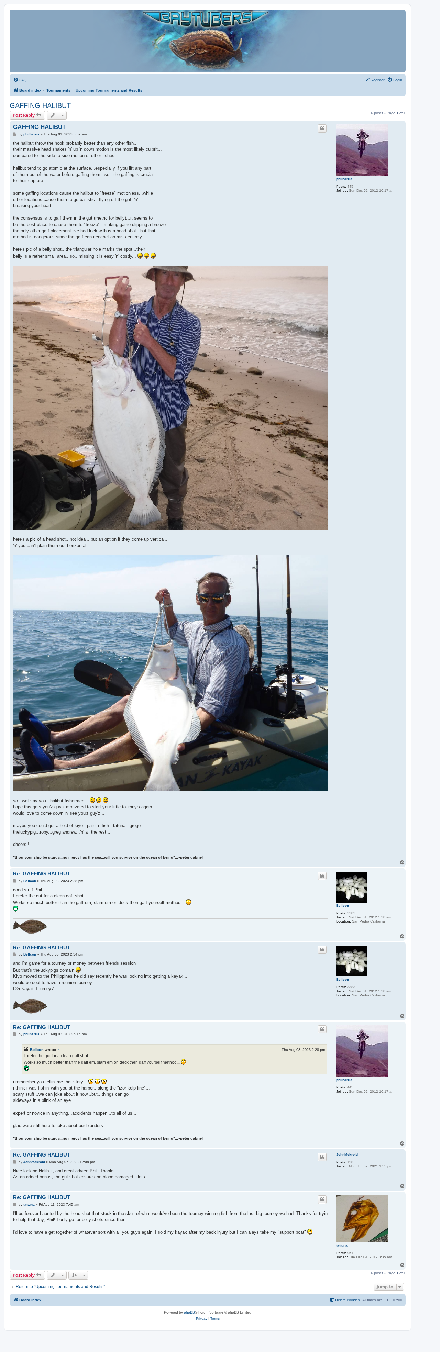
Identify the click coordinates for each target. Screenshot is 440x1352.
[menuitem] (20, 80)
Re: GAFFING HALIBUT (41, 873)
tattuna (342, 1245)
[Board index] (208, 41)
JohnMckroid (347, 1155)
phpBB (189, 1312)
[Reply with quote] (322, 128)
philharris (344, 179)
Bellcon (342, 905)
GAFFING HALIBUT (40, 105)
